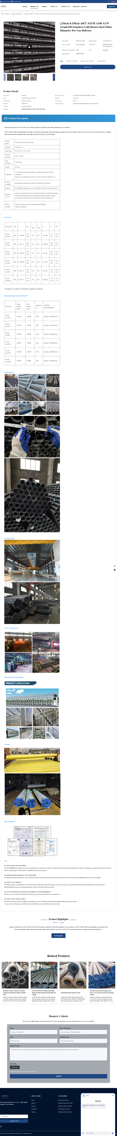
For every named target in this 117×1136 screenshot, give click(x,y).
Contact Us (65, 6)
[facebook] (1, 1126)
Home (25, 6)
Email (12, 1028)
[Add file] (83, 1133)
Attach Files (13, 1064)
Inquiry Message (15, 1046)
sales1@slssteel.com (17, 1)
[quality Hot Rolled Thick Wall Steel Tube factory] (73, 975)
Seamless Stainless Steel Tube (65, 1103)
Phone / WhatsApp (65, 1028)
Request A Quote (80, 6)
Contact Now (15, 1001)
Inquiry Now (112, 6)
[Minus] (113, 1096)
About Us (53, 6)
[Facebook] (108, 1)
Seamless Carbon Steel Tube (65, 1106)
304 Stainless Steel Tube (64, 1109)
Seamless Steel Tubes (16, 14)
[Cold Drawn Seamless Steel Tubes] (29, 47)
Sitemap (33, 1112)
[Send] (112, 1133)
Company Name (64, 1037)
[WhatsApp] (115, 570)
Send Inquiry (58, 936)
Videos (44, 6)
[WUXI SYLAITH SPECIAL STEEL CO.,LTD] (3, 6)
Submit (58, 1076)
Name (11, 1037)
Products (34, 6)
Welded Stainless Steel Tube (65, 1112)
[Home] (2, 14)
